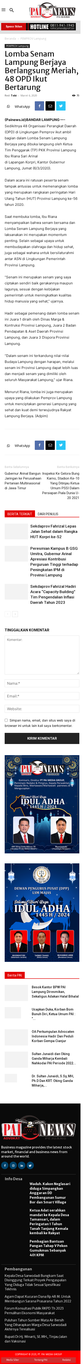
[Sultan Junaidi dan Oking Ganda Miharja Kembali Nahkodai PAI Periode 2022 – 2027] (16, 1060)
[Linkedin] (21, 1165)
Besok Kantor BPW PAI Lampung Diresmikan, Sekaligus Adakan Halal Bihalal (55, 991)
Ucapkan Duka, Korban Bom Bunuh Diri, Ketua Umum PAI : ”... (53, 1014)
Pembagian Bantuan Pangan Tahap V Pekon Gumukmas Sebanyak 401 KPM (48, 1248)
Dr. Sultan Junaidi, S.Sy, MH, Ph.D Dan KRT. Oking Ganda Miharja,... (53, 1080)
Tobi (14, 95)
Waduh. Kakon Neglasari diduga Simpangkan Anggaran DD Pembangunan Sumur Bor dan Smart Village (50, 1193)
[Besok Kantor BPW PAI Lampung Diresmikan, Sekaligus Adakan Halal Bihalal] (16, 993)
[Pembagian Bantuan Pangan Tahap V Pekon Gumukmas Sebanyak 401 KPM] (15, 1248)
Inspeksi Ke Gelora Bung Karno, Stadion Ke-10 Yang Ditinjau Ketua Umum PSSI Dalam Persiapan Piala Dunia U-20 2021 (60, 485)
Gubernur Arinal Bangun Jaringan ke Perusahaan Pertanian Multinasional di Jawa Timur (23, 480)
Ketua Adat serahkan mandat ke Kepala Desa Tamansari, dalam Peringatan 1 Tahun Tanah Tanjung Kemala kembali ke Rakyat (49, 1221)
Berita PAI (14, 975)
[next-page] (15, 614)
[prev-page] (7, 614)
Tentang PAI (40, 1359)
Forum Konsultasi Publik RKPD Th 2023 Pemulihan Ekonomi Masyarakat (34, 1310)
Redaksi (66, 1359)
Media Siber (12, 1359)
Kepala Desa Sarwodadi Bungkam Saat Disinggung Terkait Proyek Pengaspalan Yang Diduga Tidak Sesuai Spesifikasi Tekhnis (35, 1282)
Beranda (10, 39)
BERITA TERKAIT (19, 514)
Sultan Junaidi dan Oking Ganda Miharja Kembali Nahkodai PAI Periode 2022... (54, 1058)
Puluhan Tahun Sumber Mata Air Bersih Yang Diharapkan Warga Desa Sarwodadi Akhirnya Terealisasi (35, 1324)
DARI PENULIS (48, 514)
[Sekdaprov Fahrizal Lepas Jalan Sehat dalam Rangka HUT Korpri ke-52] (16, 532)
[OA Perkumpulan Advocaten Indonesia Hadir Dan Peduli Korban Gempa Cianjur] (16, 1037)
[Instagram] (13, 1165)
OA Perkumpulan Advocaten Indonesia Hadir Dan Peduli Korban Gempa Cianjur (53, 1036)
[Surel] (50, 106)
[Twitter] (61, 106)
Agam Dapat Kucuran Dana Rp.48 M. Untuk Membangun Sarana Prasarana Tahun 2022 (38, 1298)
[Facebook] (39, 106)
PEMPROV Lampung (33, 39)
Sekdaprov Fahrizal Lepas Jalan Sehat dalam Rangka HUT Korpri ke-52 (53, 531)
